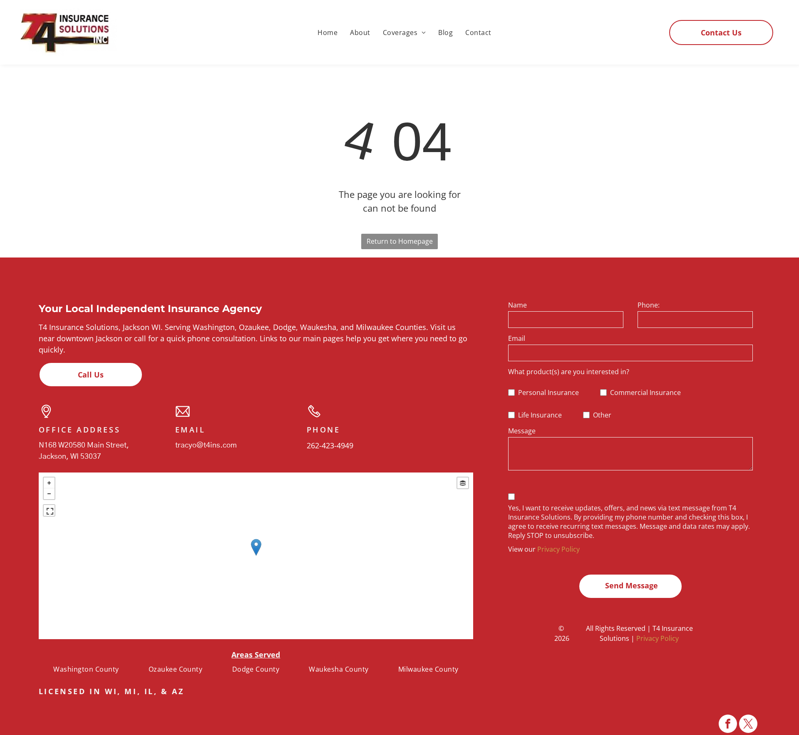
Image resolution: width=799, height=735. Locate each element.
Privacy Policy (558, 549)
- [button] (49, 493)
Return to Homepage (400, 241)
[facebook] (728, 725)
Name (517, 305)
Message (522, 430)
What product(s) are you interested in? (568, 371)
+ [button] (49, 483)
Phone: (649, 305)
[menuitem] (327, 32)
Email (516, 338)
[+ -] (256, 555)
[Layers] (462, 483)
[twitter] (748, 725)
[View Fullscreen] (49, 510)
